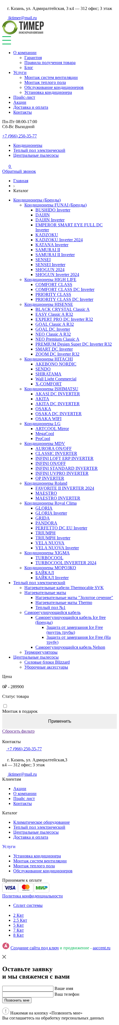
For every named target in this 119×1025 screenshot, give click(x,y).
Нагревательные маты (45, 592)
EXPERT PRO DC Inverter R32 (64, 319)
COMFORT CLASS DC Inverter (64, 289)
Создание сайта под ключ (35, 947)
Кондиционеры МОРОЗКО (50, 567)
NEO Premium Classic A (57, 339)
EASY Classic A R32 (54, 314)
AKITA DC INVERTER (57, 403)
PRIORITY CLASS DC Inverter (64, 299)
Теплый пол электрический (39, 150)
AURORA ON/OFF (53, 448)
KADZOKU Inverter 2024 (59, 239)
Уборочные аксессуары (46, 667)
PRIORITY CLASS (53, 294)
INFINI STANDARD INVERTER (66, 468)
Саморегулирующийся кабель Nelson (70, 647)
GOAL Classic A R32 (54, 324)
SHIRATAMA (48, 374)
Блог (28, 67)
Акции (19, 102)
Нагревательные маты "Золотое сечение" (74, 597)
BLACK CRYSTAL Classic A (62, 309)
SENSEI (43, 259)
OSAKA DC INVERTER (58, 413)
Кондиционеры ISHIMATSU (51, 388)
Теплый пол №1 (50, 607)
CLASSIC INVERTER (56, 453)
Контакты (22, 112)
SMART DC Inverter (54, 349)
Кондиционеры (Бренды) (37, 200)
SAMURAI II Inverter (55, 254)
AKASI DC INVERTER (57, 393)
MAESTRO (46, 493)
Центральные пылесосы (36, 155)
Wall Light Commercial (55, 379)
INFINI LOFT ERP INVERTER (64, 458)
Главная (20, 180)
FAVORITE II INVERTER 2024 (64, 488)
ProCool (42, 438)
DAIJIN (42, 215)
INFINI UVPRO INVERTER (62, 473)
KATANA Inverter (51, 244)
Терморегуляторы (41, 652)
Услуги (20, 72)
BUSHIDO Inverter (52, 210)
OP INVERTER (49, 478)
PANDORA (46, 523)
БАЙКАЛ (44, 572)
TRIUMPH (45, 533)
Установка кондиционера (48, 92)
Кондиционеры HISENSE (48, 304)
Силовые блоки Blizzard (47, 662)
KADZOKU (46, 234)
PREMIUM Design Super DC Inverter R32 (73, 344)
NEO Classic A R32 (53, 334)
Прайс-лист (24, 97)
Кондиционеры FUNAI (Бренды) (55, 205)
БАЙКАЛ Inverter (52, 577)
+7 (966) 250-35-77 (19, 136)
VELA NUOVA (49, 543)
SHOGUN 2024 (49, 269)
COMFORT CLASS (53, 284)
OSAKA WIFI (48, 418)
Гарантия (33, 57)
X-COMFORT (48, 384)
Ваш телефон (67, 994)
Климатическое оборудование (41, 822)
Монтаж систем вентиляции (51, 77)
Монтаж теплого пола (45, 82)
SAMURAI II (47, 249)
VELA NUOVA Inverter (57, 547)
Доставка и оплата (30, 107)
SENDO (43, 369)
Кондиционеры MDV (44, 443)
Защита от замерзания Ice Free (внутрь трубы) (74, 630)
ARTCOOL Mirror (52, 428)
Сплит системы (28, 905)
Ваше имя (64, 988)
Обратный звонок (19, 171)
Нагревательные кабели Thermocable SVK (64, 587)
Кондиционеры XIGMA (47, 552)
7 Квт (18, 930)
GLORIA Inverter (51, 513)
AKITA (42, 398)
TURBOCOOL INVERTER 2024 (65, 562)
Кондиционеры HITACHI (48, 359)
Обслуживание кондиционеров (54, 87)
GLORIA (44, 508)
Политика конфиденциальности (32, 896)
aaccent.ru (101, 947)
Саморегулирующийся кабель (52, 612)
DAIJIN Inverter (49, 220)
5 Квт (18, 925)
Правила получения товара (50, 62)
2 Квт (18, 915)
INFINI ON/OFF (50, 463)
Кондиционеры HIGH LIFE (50, 279)
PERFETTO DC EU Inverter (61, 528)
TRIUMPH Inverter (52, 538)
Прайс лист (24, 798)
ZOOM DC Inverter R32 (57, 354)
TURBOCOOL (49, 557)
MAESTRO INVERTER (57, 498)
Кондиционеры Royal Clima (50, 503)
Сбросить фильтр (18, 731)
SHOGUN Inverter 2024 (57, 274)
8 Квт (18, 935)
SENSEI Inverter (50, 264)
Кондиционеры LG (42, 423)
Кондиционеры (27, 145)
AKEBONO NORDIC (55, 364)
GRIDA (42, 518)
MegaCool (44, 433)
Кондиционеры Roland (45, 483)
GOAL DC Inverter (52, 329)
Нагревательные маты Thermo (63, 602)
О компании (25, 52)
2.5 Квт (20, 920)
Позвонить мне (16, 1000)
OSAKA (43, 408)
